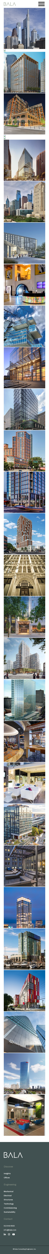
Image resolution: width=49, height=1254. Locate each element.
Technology (9, 1204)
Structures (8, 1200)
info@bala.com (10, 1230)
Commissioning (10, 1208)
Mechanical (8, 1191)
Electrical (8, 1196)
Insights (7, 1174)
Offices (7, 1178)
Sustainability (9, 1212)
